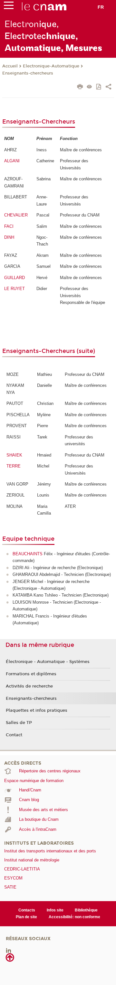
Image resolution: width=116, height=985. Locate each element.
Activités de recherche (29, 686)
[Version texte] (89, 87)
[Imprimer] (80, 87)
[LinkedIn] (8, 950)
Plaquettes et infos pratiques (36, 710)
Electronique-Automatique (51, 66)
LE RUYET (14, 288)
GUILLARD (14, 277)
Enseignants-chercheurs (27, 73)
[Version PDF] (99, 87)
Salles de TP (19, 722)
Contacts (26, 910)
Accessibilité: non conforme (74, 917)
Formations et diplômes (31, 674)
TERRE (13, 466)
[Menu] (8, 7)
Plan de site (26, 917)
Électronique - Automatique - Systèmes (48, 661)
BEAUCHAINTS (28, 553)
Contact (14, 735)
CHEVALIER (16, 215)
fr (101, 7)
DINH (9, 237)
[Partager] (108, 87)
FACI (9, 226)
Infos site (55, 910)
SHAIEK (14, 455)
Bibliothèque (86, 910)
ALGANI (12, 160)
